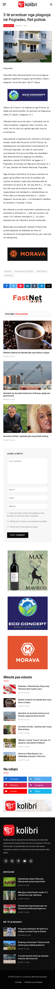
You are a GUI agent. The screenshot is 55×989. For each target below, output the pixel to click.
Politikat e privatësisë (33, 982)
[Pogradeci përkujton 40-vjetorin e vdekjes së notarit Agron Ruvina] (9, 931)
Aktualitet (8, 25)
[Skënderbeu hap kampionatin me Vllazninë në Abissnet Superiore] (9, 908)
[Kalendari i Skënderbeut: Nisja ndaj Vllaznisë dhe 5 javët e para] (9, 689)
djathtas (8, 271)
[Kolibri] (27, 4)
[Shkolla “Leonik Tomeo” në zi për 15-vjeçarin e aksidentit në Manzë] (9, 743)
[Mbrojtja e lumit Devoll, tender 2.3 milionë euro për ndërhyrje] (9, 895)
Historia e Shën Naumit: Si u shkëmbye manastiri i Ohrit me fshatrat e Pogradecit (31, 756)
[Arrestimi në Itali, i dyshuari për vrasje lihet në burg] (27, 418)
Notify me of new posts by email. (24, 527)
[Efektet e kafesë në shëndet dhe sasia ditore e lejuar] (27, 335)
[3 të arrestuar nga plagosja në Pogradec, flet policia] (27, 46)
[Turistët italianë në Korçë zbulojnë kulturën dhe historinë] (9, 959)
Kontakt (18, 982)
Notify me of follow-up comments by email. (28, 521)
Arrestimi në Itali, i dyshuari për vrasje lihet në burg (25, 436)
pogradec (9, 275)
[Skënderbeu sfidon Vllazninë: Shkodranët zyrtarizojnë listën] (9, 881)
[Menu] (4, 4)
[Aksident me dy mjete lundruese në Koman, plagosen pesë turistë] (27, 375)
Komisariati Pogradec (24, 271)
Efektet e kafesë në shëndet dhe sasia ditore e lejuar (26, 353)
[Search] (51, 4)
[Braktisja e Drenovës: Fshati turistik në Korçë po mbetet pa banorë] (9, 945)
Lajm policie (42, 271)
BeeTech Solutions (39, 977)
